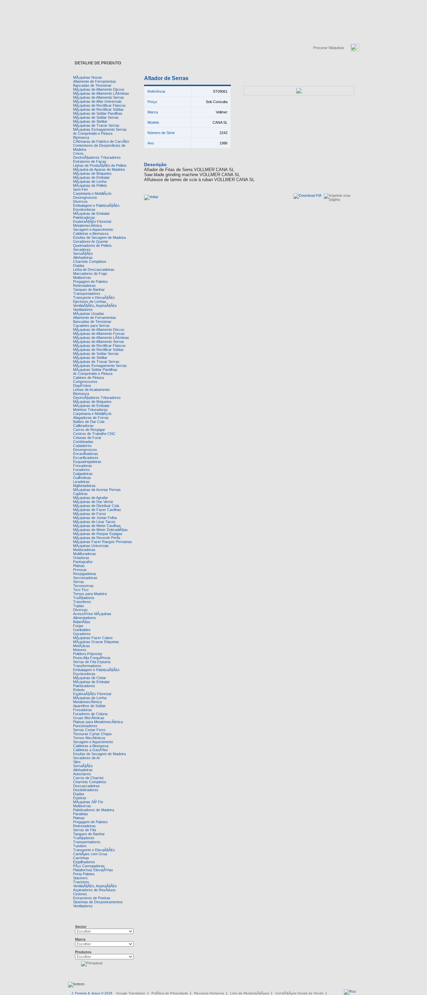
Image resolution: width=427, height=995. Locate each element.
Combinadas (83, 442)
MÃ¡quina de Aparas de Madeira (99, 169)
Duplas (78, 266)
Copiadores (82, 446)
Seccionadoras (85, 578)
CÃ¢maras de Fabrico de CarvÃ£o (101, 141)
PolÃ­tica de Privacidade (169, 993)
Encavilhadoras (85, 454)
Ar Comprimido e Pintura (92, 133)
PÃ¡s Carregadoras (89, 866)
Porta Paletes (84, 874)
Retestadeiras (84, 286)
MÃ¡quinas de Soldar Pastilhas (97, 113)
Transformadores (87, 666)
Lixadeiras (81, 482)
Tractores (81, 882)
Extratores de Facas (89, 161)
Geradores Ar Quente (90, 241)
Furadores (81, 470)
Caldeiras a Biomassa (90, 233)
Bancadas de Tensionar (92, 85)
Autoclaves (82, 774)
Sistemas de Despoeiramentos (98, 902)
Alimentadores (84, 618)
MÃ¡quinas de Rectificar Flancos (99, 105)
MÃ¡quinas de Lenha (89, 181)
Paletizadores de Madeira (93, 810)
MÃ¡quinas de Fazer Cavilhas (97, 510)
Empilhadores (84, 862)
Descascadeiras (86, 786)
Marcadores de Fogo (90, 274)
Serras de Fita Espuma (91, 662)
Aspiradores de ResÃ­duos (94, 890)
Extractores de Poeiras (91, 898)
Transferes (82, 602)
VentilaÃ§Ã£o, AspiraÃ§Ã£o (95, 306)
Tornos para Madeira (90, 594)
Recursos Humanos (209, 993)
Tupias (78, 606)
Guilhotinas (82, 478)
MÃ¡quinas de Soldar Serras (96, 117)
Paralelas (80, 814)
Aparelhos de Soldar (89, 706)
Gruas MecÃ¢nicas (88, 718)
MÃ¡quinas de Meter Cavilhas (97, 526)
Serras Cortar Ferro (89, 730)
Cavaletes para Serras (91, 326)
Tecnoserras (83, 586)
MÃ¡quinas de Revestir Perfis (96, 538)
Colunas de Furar (87, 438)
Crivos (78, 153)
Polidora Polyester (87, 654)
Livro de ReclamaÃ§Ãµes (249, 993)
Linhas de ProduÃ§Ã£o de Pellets (100, 165)
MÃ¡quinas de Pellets (90, 185)
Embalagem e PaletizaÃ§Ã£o (96, 205)
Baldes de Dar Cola (88, 422)
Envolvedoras (84, 209)
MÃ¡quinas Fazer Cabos (93, 638)
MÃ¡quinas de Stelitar (90, 121)
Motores (79, 650)
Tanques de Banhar (89, 290)
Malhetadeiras (84, 486)
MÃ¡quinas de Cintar (89, 678)
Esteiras (79, 798)
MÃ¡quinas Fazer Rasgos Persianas (102, 542)
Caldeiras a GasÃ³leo (90, 750)
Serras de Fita (84, 830)
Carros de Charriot (88, 778)
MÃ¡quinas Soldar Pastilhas (95, 370)
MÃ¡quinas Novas (87, 77)
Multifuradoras (84, 554)
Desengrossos (85, 197)
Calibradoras (83, 426)
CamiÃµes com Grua (90, 854)
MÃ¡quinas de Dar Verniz (93, 502)
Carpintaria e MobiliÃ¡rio (92, 193)
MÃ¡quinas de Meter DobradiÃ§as (100, 530)
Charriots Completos (89, 262)
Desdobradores (85, 790)
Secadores (82, 249)
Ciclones (80, 894)
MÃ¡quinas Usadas (88, 314)
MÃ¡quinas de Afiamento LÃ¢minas (101, 93)
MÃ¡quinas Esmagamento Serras (100, 129)
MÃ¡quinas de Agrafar (90, 498)
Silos (77, 762)
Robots (79, 690)
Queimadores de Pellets (92, 245)
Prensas (80, 570)
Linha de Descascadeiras (93, 270)
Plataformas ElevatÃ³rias (93, 870)
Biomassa (81, 137)
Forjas (78, 626)
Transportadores (86, 294)
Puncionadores (85, 726)
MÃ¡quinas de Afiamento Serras (98, 97)
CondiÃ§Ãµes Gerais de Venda (299, 993)
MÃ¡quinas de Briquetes (92, 173)
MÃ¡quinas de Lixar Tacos (94, 522)
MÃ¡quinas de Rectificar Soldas (98, 109)
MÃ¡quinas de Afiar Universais (97, 101)
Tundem (79, 846)
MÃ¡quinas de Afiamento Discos (98, 89)
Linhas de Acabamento (91, 390)
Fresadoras (82, 466)
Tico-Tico (80, 590)
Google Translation (130, 993)
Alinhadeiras (83, 258)
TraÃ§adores (83, 598)
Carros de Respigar (89, 430)
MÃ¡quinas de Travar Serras (96, 125)
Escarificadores (85, 458)
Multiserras (82, 278)
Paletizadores (84, 686)
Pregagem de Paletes (90, 282)
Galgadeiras (83, 474)
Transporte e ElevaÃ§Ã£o (94, 298)
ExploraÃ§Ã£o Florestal (92, 221)
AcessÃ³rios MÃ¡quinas (92, 614)
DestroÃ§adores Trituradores (97, 157)
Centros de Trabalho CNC (94, 434)
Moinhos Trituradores (90, 410)
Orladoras (81, 558)
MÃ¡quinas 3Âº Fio (88, 802)
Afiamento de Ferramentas (94, 81)
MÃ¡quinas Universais (91, 546)
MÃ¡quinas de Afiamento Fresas (99, 334)
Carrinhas (81, 858)
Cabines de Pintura (88, 378)
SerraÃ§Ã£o (83, 254)
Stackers (80, 878)
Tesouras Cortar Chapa (92, 734)
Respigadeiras (84, 574)
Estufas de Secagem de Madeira (99, 237)
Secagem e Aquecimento (93, 229)
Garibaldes (82, 630)
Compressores (85, 382)
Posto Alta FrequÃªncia (91, 658)
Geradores (82, 634)
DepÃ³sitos (82, 386)
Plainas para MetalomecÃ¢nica (98, 722)
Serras (78, 582)
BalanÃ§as (81, 622)
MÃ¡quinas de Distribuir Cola (96, 506)
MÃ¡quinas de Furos (89, 514)
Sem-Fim (80, 189)
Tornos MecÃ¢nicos (89, 738)
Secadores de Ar (86, 758)
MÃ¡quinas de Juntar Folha (95, 518)
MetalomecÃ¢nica (87, 225)
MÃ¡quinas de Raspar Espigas (97, 534)
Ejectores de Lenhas (89, 302)
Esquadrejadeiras (87, 462)
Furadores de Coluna (90, 714)
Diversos (80, 201)
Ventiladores (83, 310)
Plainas (79, 566)
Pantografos (83, 562)
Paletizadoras (84, 217)
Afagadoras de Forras (91, 418)
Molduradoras (84, 550)
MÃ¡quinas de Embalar (91, 177)
